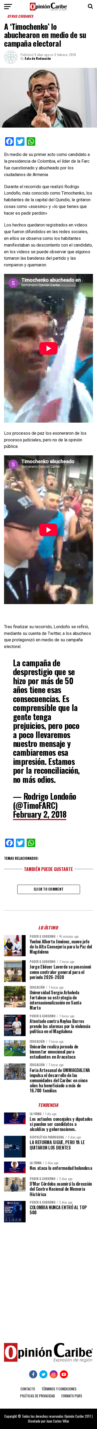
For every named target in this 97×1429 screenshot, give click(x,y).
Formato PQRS (71, 1395)
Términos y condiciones (59, 1388)
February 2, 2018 (39, 814)
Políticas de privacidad (37, 1395)
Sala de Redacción (38, 58)
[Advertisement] (48, 1278)
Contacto (27, 1388)
